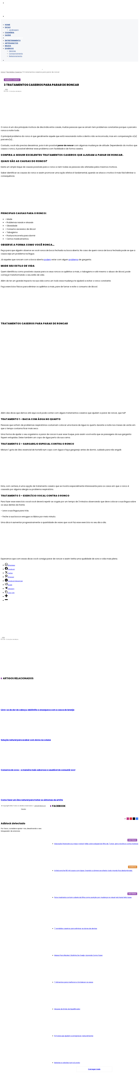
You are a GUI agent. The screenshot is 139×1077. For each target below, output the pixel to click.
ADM (6, 89)
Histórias (12, 51)
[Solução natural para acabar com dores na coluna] (69, 725)
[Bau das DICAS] (21, 12)
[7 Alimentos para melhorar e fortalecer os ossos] (96, 969)
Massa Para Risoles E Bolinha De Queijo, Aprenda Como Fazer (78, 955)
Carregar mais (94, 1069)
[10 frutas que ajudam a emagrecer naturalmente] (96, 1023)
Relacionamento (15, 56)
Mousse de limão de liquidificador (67, 1009)
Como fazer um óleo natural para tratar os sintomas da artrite (32, 800)
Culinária (9, 32)
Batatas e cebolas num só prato (67, 1062)
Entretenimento (13, 40)
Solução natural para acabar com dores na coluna (26, 740)
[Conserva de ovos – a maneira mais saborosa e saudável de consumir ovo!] (69, 755)
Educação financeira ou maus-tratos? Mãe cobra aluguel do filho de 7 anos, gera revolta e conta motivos (96, 844)
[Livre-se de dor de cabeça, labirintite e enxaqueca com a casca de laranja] (69, 695)
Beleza (8, 46)
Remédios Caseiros (14, 38)
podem (47, 259)
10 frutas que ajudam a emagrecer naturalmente (73, 1036)
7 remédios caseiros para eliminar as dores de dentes (75, 928)
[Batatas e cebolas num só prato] (96, 1050)
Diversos (9, 48)
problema (73, 259)
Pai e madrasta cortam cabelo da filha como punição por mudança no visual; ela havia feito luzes (93, 897)
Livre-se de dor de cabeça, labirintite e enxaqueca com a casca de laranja (37, 709)
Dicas (7, 27)
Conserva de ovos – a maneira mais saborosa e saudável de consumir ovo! (38, 770)
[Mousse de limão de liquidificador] (96, 996)
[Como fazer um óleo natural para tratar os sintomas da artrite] (69, 785)
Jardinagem (14, 30)
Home (7, 24)
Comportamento (16, 53)
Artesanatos (11, 43)
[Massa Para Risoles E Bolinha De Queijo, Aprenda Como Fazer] (96, 943)
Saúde (8, 35)
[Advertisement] (69, 109)
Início (3, 72)
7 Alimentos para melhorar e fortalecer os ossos (73, 982)
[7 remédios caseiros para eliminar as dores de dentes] (96, 916)
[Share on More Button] (6, 596)
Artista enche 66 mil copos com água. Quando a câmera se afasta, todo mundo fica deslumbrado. (93, 870)
